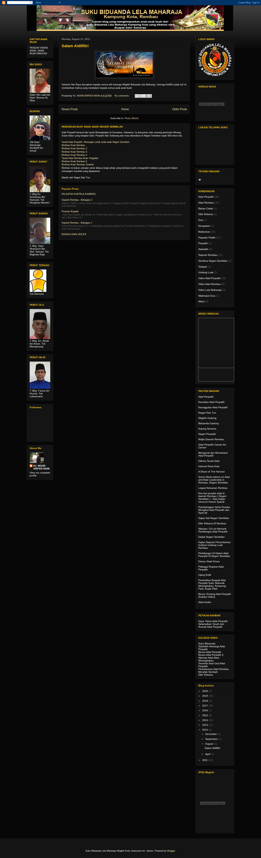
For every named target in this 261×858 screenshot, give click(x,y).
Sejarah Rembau (207, 255)
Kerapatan (204, 225)
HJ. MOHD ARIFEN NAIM (41, 467)
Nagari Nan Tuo (207, 412)
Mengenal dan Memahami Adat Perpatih (213, 454)
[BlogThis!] (140, 96)
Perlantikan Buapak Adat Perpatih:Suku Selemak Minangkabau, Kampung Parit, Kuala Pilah (212, 584)
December (211, 734)
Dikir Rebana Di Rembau (212, 523)
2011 (205, 760)
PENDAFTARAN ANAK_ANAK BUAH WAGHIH (39, 50)
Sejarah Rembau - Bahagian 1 (77, 222)
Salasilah (203, 249)
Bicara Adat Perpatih (209, 652)
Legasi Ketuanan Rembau (213, 487)
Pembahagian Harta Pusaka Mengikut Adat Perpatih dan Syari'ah (214, 510)
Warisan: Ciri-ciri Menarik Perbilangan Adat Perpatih (213, 530)
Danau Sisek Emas (209, 561)
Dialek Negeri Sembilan (211, 536)
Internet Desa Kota (208, 466)
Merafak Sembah (208, 671)
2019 (205, 695)
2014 (205, 720)
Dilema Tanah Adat (208, 461)
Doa (200, 220)
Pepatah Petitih (206, 237)
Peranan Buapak (70, 211)
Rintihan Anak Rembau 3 (74, 151)
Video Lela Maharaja (210, 289)
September (211, 739)
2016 (205, 710)
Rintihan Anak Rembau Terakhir (78, 164)
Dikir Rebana (205, 214)
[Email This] (136, 96)
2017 (205, 705)
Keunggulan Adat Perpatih (213, 407)
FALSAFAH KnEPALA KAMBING (79, 194)
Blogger (171, 850)
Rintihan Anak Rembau (73, 145)
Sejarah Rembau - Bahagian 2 (77, 200)
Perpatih (203, 243)
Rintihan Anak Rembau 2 (74, 148)
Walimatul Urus (206, 295)
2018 (205, 700)
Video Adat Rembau (209, 284)
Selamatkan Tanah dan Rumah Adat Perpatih (211, 625)
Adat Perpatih (206, 196)
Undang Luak (205, 272)
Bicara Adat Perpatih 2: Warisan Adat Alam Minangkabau (211, 657)
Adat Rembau (206, 202)
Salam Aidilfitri (75, 46)
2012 (205, 729)
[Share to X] (143, 96)
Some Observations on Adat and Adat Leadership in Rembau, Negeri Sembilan (214, 479)
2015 (205, 715)
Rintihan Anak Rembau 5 (74, 161)
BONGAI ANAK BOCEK (74, 234)
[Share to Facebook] (146, 96)
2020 (205, 691)
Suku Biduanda (206, 643)
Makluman (204, 231)
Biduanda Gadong (208, 423)
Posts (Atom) (131, 118)
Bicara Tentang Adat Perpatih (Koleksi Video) (214, 595)
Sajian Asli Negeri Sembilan (213, 518)
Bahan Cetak (205, 208)
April (208, 754)
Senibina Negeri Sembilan (212, 260)
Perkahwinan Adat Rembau (213, 669)
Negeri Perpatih (207, 434)
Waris (201, 301)
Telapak (202, 266)
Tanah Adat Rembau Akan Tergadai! (80, 158)
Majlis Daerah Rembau (211, 439)
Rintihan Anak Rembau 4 (74, 155)
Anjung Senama (207, 428)
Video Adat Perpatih (209, 278)
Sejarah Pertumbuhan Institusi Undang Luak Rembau (214, 545)
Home (125, 109)
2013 (205, 725)
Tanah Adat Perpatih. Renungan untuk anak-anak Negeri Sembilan (95, 142)
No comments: (122, 95)
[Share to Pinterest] (150, 96)
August (209, 743)
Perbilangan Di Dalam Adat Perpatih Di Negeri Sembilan (214, 554)
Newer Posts (70, 109)
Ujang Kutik (204, 574)
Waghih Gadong (207, 418)
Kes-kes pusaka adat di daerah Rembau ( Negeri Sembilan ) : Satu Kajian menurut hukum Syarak (212, 497)
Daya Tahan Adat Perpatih (213, 621)
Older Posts (179, 109)
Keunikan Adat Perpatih (211, 402)
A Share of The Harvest (211, 471)
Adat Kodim (204, 602)
